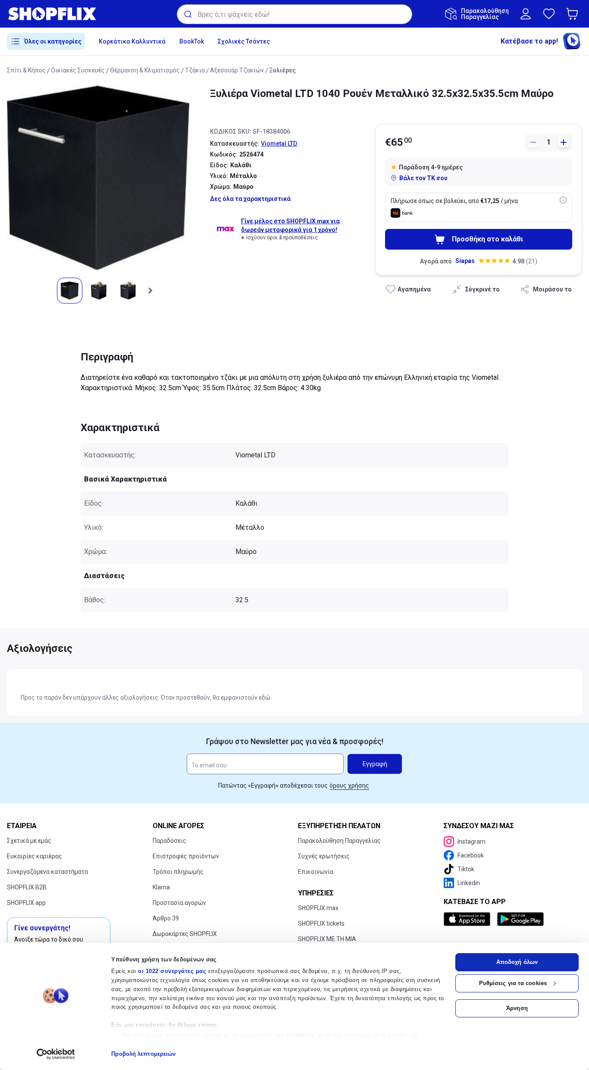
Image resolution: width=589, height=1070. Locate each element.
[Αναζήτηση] (187, 14)
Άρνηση (517, 1008)
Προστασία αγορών (179, 902)
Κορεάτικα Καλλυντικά (132, 41)
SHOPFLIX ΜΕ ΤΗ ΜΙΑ (327, 938)
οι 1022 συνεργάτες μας (172, 971)
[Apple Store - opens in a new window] (469, 919)
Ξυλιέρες (282, 70)
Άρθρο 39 (166, 918)
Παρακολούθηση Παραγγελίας (339, 840)
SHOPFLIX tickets (321, 923)
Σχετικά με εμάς (29, 840)
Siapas (465, 260)
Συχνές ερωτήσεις (324, 856)
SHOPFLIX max (318, 907)
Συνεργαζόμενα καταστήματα (47, 871)
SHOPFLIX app (26, 902)
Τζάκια (195, 70)
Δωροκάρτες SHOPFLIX (185, 933)
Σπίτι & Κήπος (26, 70)
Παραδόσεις (169, 840)
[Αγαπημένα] (548, 13)
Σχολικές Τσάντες (244, 41)
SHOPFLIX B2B (27, 887)
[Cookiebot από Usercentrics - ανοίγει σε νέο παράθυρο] (56, 1054)
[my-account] (525, 13)
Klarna (161, 887)
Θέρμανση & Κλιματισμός (145, 70)
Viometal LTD (279, 143)
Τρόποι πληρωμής (178, 871)
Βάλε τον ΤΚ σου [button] (423, 178)
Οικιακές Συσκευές (78, 70)
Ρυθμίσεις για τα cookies (513, 983)
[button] (574, 13)
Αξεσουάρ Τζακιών (237, 70)
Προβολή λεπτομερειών (143, 1054)
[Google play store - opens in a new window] (520, 919)
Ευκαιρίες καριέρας (34, 856)
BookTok (191, 41)
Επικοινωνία (315, 871)
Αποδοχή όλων (517, 962)
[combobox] (294, 14)
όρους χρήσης (349, 785)
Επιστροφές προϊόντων (186, 856)
